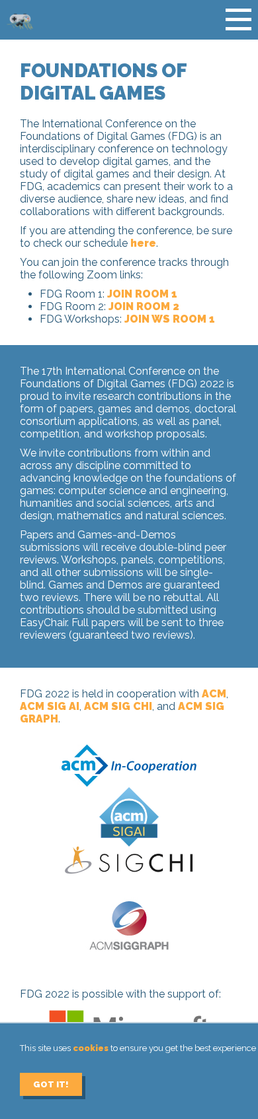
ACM (214, 693)
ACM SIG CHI (118, 706)
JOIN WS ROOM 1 (169, 319)
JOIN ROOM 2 (143, 306)
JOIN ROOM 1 (142, 294)
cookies (90, 1048)
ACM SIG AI (49, 706)
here (143, 243)
